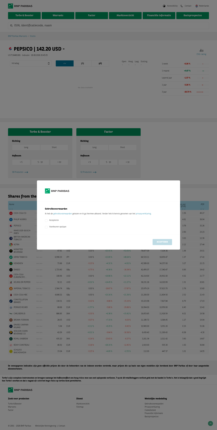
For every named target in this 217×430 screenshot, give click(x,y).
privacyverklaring (143, 214)
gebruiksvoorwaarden (62, 214)
